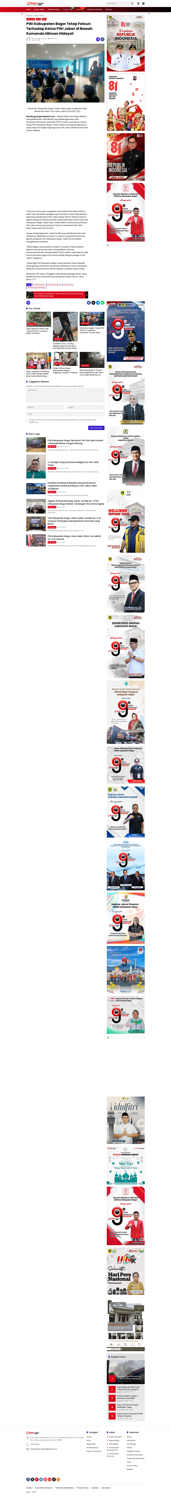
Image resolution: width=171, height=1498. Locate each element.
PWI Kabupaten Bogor (37, 288)
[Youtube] (50, 1479)
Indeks (129, 1447)
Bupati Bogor (114, 1440)
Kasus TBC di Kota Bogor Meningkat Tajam (127, 1406)
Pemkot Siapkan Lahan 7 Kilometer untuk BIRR (127, 1397)
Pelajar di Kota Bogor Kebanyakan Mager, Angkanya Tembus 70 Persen (65, 370)
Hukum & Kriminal (94, 1451)
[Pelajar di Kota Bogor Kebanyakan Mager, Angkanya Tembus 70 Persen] (65, 359)
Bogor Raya (30, 19)
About (129, 1437)
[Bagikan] (102, 39)
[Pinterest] (37, 1479)
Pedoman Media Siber (136, 1458)
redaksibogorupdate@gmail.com (43, 1449)
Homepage (131, 1444)
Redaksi (130, 1469)
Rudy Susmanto (115, 1437)
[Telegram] (98, 303)
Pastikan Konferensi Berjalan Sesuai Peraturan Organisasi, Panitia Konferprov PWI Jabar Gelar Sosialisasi (72, 485)
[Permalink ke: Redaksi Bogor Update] (29, 39)
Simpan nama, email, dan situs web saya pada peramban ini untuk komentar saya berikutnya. (62, 421)
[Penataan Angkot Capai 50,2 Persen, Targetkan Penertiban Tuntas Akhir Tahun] (92, 319)
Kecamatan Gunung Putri (113, 1448)
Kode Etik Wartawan (135, 1455)
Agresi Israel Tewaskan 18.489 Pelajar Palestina (130, 1415)
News (44, 19)
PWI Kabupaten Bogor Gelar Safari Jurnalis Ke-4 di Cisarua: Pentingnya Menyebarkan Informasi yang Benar (74, 521)
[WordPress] (41, 1479)
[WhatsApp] (102, 303)
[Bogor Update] (46, 3)
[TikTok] (54, 1479)
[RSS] (58, 1479)
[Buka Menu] (143, 3)
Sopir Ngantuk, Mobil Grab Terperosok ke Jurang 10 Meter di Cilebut (37, 331)
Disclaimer (131, 1440)
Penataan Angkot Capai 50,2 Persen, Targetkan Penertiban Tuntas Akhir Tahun (92, 330)
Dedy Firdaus (40, 285)
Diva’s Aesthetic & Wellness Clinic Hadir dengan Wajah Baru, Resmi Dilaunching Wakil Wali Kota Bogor (37, 373)
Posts (129, 1462)
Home (38, 19)
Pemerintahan (92, 1447)
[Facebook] (89, 303)
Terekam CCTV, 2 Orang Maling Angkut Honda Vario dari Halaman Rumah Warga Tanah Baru (65, 346)
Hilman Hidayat (55, 285)
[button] (132, 3)
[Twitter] (93, 303)
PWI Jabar (69, 285)
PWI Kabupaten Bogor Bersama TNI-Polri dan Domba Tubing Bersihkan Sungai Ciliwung (75, 442)
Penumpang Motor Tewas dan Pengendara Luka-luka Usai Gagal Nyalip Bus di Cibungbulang (91, 372)
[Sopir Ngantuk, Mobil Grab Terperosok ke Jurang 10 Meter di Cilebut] (38, 319)
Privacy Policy (132, 1466)
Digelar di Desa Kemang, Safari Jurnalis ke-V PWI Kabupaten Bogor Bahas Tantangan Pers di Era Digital (76, 502)
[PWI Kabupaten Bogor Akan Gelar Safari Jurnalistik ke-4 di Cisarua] (36, 540)
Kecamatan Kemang (113, 1455)
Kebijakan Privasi (133, 1451)
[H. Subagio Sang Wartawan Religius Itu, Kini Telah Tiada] (36, 466)
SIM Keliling (113, 1444)
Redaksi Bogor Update (39, 38)
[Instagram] (45, 1479)
